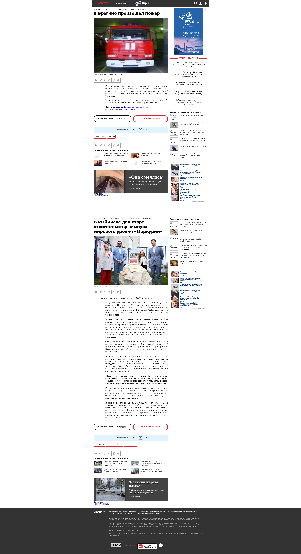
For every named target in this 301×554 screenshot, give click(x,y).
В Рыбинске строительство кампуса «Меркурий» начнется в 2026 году (153, 463)
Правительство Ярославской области (108, 286)
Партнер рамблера (129, 545)
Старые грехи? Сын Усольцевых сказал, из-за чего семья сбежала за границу (193, 155)
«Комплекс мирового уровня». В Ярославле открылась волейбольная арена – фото (189, 65)
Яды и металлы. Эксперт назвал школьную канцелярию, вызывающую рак (191, 232)
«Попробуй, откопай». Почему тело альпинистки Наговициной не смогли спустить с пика (193, 148)
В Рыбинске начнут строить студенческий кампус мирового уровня (152, 471)
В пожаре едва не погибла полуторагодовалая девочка (127, 108)
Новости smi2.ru (101, 196)
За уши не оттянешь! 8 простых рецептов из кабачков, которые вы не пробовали (193, 263)
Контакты (128, 513)
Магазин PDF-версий (157, 511)
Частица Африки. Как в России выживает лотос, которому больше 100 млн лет (193, 132)
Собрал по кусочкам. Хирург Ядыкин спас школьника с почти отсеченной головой (193, 224)
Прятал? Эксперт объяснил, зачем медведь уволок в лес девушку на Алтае (192, 140)
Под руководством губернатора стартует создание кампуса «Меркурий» (115, 463)
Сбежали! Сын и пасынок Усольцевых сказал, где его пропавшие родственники (193, 247)
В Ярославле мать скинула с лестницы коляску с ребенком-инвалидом (188, 102)
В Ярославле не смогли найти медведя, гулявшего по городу (188, 93)
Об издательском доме (118, 511)
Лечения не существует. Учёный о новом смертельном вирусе (192, 124)
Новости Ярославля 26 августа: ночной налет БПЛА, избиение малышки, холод (188, 74)
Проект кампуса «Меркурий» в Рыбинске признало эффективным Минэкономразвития (110, 472)
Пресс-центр (133, 511)
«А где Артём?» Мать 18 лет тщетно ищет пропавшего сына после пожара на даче (192, 117)
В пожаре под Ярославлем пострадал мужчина (151, 162)
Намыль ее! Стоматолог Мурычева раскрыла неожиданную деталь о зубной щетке (192, 239)
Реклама (144, 511)
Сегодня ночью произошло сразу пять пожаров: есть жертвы (116, 154)
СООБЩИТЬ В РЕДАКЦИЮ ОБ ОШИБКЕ (148, 513)
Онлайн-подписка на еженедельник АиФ (183, 511)
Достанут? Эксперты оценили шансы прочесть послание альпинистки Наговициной (193, 255)
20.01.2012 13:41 (99, 9)
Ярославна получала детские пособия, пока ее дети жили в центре (188, 83)
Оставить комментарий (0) (150, 118)
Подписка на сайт (116, 513)
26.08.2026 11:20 (99, 218)
